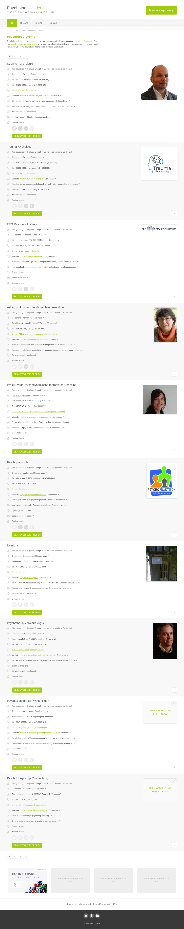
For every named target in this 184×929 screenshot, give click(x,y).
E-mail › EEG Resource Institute (25, 251)
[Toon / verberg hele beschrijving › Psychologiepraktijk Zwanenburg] (56, 815)
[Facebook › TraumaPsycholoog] (20, 206)
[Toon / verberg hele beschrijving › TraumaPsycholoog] (56, 184)
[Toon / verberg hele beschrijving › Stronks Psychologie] (56, 101)
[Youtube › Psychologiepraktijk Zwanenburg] (32, 837)
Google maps (38, 74)
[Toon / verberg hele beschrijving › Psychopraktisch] (56, 499)
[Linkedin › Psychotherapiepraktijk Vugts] (26, 682)
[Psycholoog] (12, 23)
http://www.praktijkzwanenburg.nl (33, 810)
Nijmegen (27, 235)
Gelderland (16, 74)
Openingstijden (19, 272)
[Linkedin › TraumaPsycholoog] (26, 206)
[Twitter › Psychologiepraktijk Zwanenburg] (14, 837)
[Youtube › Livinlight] (32, 604)
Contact (53, 23)
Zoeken (39, 23)
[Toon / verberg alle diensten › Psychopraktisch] (56, 505)
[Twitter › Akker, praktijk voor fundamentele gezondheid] (14, 366)
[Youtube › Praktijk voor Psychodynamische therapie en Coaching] (32, 444)
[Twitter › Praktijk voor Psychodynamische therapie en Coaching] (14, 444)
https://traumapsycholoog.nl (31, 179)
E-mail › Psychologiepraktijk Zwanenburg (29, 805)
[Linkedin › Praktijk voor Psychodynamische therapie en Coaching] (26, 444)
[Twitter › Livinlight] (14, 604)
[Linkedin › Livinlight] (26, 604)
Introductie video (20, 278)
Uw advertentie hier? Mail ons (70, 879)
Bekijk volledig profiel (27, 136)
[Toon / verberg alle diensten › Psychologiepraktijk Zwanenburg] (56, 821)
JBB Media (89, 923)
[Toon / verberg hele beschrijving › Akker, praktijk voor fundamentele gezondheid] (56, 344)
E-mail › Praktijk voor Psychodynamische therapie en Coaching (38, 411)
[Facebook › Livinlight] (20, 604)
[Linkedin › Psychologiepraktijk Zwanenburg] (26, 837)
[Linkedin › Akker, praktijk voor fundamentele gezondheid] (26, 366)
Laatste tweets (19, 117)
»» (26, 56)
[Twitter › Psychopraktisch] (14, 527)
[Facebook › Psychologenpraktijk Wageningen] (20, 760)
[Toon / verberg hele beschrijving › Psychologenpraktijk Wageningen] (56, 738)
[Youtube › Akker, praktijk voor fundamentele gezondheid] (32, 366)
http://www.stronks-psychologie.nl (34, 96)
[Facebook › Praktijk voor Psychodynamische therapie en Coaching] (20, 444)
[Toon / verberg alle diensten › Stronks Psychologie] (56, 106)
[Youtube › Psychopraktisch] (32, 527)
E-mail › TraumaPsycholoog (23, 173)
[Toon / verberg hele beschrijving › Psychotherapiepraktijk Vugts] (56, 660)
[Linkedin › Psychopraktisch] (26, 527)
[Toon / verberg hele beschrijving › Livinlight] (56, 582)
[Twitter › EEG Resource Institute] (14, 289)
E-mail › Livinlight (19, 572)
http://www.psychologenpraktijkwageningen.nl (38, 733)
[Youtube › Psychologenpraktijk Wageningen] (32, 760)
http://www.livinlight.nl (29, 578)
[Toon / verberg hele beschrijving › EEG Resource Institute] (56, 261)
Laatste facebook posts (39, 117)
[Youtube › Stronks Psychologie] (32, 128)
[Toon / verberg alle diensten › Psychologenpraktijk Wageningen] (56, 743)
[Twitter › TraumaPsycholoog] (14, 206)
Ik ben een (161, 10)
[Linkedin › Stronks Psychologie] (26, 128)
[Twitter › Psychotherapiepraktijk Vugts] (14, 682)
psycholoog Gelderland (82, 41)
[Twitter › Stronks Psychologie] (14, 128)
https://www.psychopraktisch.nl (33, 494)
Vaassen (26, 395)
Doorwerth (27, 789)
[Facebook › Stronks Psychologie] (20, 128)
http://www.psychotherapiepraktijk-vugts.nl (37, 655)
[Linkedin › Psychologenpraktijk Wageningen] (26, 760)
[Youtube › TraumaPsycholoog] (32, 206)
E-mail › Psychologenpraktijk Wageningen (29, 727)
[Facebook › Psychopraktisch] (20, 527)
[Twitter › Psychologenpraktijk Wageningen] (14, 760)
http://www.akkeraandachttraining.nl (34, 339)
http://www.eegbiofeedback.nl (32, 256)
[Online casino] (29, 881)
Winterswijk (28, 473)
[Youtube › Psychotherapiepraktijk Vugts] (32, 682)
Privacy (97, 923)
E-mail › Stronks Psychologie (24, 90)
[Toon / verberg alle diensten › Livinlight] (56, 588)
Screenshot (55, 96)
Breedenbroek (29, 556)
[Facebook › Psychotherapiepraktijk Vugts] (20, 682)
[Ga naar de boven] (174, 136)
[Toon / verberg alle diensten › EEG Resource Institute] (56, 267)
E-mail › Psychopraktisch (22, 489)
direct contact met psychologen (24, 44)
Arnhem (26, 74)
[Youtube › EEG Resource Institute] (32, 289)
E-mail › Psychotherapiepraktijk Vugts (28, 650)
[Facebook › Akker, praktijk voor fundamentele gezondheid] (20, 366)
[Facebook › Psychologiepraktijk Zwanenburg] (20, 837)
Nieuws (24, 23)
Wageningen (28, 711)
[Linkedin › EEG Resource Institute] (26, 289)
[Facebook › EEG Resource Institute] (20, 289)
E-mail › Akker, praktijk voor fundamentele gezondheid (34, 334)
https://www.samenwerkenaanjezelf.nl (35, 417)
